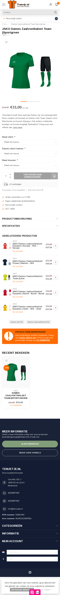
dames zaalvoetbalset (38, 322)
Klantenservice (30, 444)
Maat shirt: (8, 136)
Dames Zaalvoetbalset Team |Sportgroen (28, 24)
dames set (17, 322)
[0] (56, 4)
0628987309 (13, 493)
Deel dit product (34, 190)
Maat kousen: (10, 160)
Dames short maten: (13, 148)
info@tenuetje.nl (15, 509)
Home (4, 24)
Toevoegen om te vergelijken (13, 190)
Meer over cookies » (43, 589)
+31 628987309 (43, 340)
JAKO (4, 35)
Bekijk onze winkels (30, 452)
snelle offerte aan (27, 337)
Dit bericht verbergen (21, 589)
